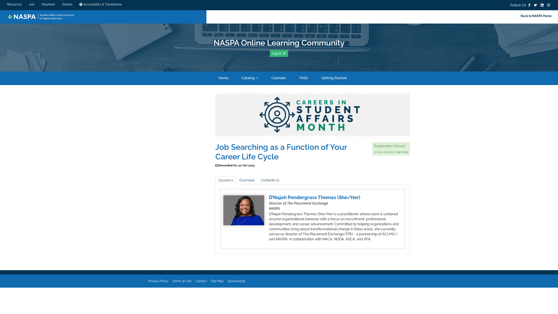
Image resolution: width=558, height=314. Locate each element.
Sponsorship (236, 281)
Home (223, 78)
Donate (67, 4)
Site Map (217, 281)
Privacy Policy (158, 281)
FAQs (303, 78)
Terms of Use (181, 281)
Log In (277, 53)
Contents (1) (270, 180)
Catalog (248, 78)
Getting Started (333, 78)
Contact (201, 281)
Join (31, 4)
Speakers (225, 180)
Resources (14, 4)
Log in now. (402, 152)
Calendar (278, 78)
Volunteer (48, 4)
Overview (247, 180)
